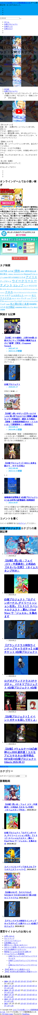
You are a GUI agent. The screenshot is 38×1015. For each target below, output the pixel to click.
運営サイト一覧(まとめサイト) (15, 945)
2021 (6, 1003)
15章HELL (11, 274)
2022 (6, 999)
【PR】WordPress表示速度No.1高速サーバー (20, 971)
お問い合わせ (9, 936)
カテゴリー (4, 776)
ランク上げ (18, 301)
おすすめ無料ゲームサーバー (15, 949)
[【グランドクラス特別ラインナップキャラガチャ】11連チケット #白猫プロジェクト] (12, 916)
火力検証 (10, 307)
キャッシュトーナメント (14, 289)
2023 (6, 995)
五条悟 (8, 304)
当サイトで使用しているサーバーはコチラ (20, 947)
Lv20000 (5, 277)
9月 (33, 986)
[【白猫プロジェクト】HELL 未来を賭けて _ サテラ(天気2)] (12, 459)
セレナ (14, 298)
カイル (4, 289)
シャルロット (17, 295)
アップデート (5, 281)
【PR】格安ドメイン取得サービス (17, 969)
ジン (29, 295)
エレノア (18, 285)
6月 (24, 981)
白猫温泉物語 (19, 307)
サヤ (3, 295)
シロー (26, 295)
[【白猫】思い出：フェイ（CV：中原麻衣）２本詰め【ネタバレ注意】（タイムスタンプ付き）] (12, 800)
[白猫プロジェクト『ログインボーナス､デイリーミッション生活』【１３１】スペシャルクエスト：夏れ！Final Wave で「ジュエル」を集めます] (12, 828)
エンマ (26, 286)
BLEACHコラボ (19, 274)
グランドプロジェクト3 (20, 292)
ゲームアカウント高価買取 (14, 954)
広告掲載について (11, 943)
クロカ (9, 292)
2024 (6, 990)
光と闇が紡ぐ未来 (19, 304)
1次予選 (3, 271)
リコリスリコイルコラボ (30, 301)
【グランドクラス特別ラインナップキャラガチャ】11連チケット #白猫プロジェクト (21, 648)
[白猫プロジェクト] (12, 380)
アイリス (31, 277)
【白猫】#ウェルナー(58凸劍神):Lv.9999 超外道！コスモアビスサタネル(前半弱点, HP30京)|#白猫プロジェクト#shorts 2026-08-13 (20, 755)
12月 (12, 988)
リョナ (3, 304)
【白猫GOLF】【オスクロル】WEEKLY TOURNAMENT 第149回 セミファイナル (20, 895)
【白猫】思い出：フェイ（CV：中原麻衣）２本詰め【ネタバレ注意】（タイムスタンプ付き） (20, 807)
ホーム (6, 22)
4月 (18, 981)
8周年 (22, 271)
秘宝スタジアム (28, 307)
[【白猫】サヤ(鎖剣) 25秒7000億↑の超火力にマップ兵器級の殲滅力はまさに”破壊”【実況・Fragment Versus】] (12, 333)
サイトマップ (9, 938)
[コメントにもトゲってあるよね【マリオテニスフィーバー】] (12, 862)
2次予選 (10, 271)
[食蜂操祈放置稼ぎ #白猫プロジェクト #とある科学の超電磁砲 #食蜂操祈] (12, 493)
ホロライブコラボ (9, 301)
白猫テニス (8, 26)
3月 (15, 981)
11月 (8, 988)
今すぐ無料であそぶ (7, 229)
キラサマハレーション (28, 289)
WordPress (25, 1014)
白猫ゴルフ (8, 29)
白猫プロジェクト (11, 24)
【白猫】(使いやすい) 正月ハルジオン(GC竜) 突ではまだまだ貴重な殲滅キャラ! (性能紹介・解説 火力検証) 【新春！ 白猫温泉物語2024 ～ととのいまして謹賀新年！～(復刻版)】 (21, 419)
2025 (6, 986)
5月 (21, 981)
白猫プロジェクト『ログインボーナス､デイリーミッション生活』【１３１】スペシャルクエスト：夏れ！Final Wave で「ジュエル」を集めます (20, 838)
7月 (27, 981)
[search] (20, 18)
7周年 (17, 270)
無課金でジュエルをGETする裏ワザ (17, 952)
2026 (6, 981)
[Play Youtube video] (19, 111)
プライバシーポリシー (12, 940)
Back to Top (4, 766)
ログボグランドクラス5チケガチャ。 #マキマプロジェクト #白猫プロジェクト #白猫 (21, 684)
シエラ (8, 295)
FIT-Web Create (7, 1014)
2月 (13, 981)
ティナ (23, 298)
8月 (30, 981)
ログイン (22, 523)
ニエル (28, 298)
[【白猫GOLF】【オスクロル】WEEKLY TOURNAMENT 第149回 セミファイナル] (12, 888)
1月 (10, 981)
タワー (19, 298)
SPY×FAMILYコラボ (16, 277)
